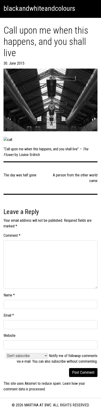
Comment (12, 235)
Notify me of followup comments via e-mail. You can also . (57, 359)
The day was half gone (20, 175)
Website (10, 335)
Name (9, 295)
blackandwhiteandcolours (39, 8)
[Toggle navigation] (91, 8)
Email (9, 315)
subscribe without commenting (74, 361)
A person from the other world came (75, 178)
